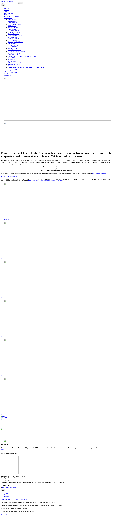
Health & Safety (12, 46)
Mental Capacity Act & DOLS (16, 51)
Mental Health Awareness (15, 53)
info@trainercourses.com (99, 173)
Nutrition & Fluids (13, 54)
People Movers (8, 13)
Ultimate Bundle (12, 21)
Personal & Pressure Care (15, 58)
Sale (5, 11)
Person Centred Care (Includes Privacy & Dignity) (22, 56)
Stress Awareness (13, 66)
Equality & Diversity (14, 40)
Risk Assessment (12, 61)
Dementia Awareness (14, 32)
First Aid (6, 14)
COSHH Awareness (13, 30)
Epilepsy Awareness (13, 38)
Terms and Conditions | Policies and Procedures (14, 499)
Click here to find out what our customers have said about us (45, 180)
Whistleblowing (12, 69)
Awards (6, 10)
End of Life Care (12, 37)
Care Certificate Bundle (14, 24)
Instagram (7, 496)
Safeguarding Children (14, 64)
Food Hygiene (12, 43)
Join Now (3, 449)
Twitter (6, 495)
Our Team (7, 74)
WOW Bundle (12, 26)
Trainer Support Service (11, 72)
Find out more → (5, 219)
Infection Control (12, 48)
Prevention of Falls (13, 59)
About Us (7, 8)
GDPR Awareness (13, 45)
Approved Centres (9, 71)
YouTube (6, 493)
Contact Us (7, 75)
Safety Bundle (12, 29)
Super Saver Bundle (13, 22)
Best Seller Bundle (13, 27)
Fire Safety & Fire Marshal (15, 42)
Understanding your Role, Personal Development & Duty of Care (26, 67)
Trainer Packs (8, 18)
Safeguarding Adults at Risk (16, 62)
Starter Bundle (12, 19)
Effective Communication (15, 35)
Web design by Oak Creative (9, 514)
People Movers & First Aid (11, 16)
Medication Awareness (14, 50)
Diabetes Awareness (13, 34)
